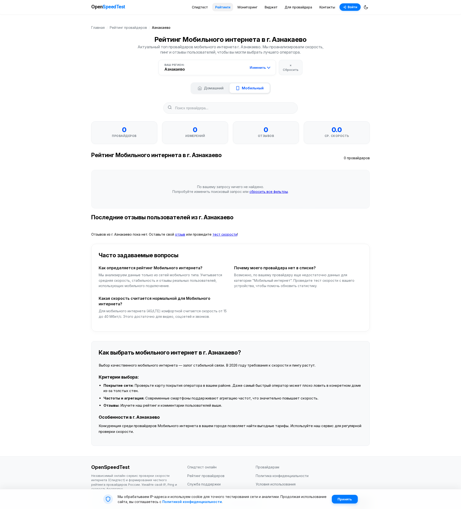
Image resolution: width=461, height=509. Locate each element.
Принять (345, 499)
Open (108, 7)
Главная (98, 27)
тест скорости (224, 234)
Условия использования (276, 484)
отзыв (180, 234)
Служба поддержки (204, 484)
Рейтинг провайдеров (128, 27)
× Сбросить (290, 67)
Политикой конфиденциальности (192, 502)
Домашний (214, 88)
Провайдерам (267, 467)
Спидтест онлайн (202, 467)
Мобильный (253, 88)
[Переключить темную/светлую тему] (366, 7)
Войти (352, 7)
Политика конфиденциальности (282, 476)
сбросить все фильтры (268, 192)
